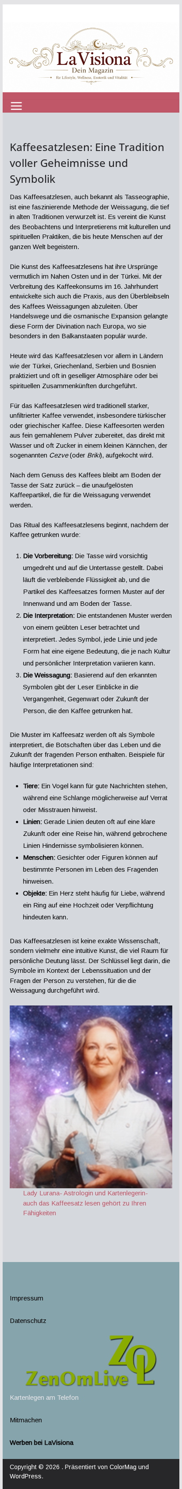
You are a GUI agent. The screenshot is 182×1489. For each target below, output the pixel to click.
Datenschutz (28, 1320)
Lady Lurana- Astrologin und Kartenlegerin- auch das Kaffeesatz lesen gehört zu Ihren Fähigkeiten (85, 1203)
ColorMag (123, 1466)
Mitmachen (26, 1420)
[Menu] (16, 106)
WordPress (26, 1476)
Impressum (26, 1298)
